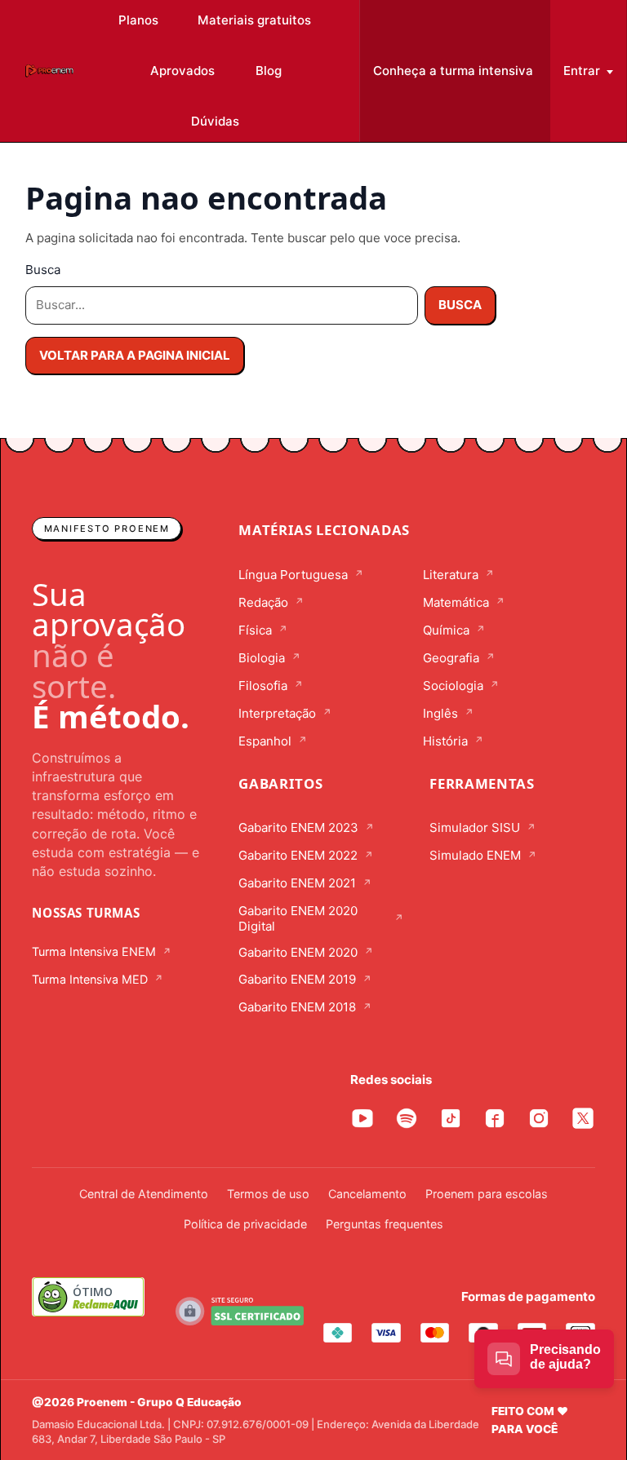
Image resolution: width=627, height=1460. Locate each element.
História (445, 741)
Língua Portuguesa (293, 575)
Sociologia (453, 686)
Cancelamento (367, 1194)
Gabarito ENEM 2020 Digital (298, 919)
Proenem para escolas (486, 1194)
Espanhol (264, 741)
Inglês (440, 713)
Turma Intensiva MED (90, 979)
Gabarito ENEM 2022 (298, 855)
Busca (42, 269)
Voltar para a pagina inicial (134, 355)
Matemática (456, 602)
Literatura (450, 575)
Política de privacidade (245, 1224)
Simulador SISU (474, 828)
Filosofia (262, 686)
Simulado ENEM (475, 855)
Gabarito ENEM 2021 (297, 883)
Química (446, 630)
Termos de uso (268, 1194)
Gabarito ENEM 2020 (298, 952)
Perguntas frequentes (384, 1224)
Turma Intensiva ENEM (94, 951)
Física (255, 630)
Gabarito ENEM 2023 (298, 828)
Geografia (451, 658)
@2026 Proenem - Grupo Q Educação (137, 1402)
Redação (263, 602)
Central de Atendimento (143, 1194)
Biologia (261, 658)
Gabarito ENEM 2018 (297, 1007)
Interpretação (277, 713)
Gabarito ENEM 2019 (297, 979)
